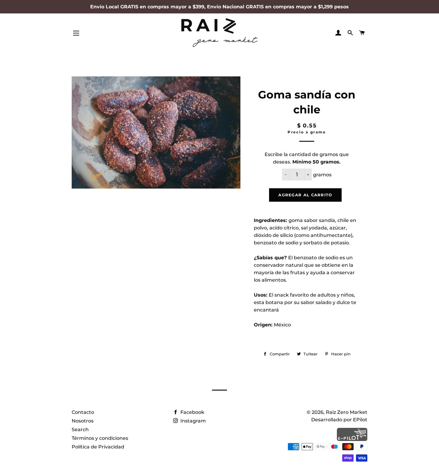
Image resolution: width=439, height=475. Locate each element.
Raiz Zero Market (346, 412)
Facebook (191, 412)
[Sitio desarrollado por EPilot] (352, 439)
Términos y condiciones (100, 438)
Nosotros (82, 421)
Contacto (83, 412)
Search (80, 429)
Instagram (192, 421)
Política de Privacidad (98, 447)
